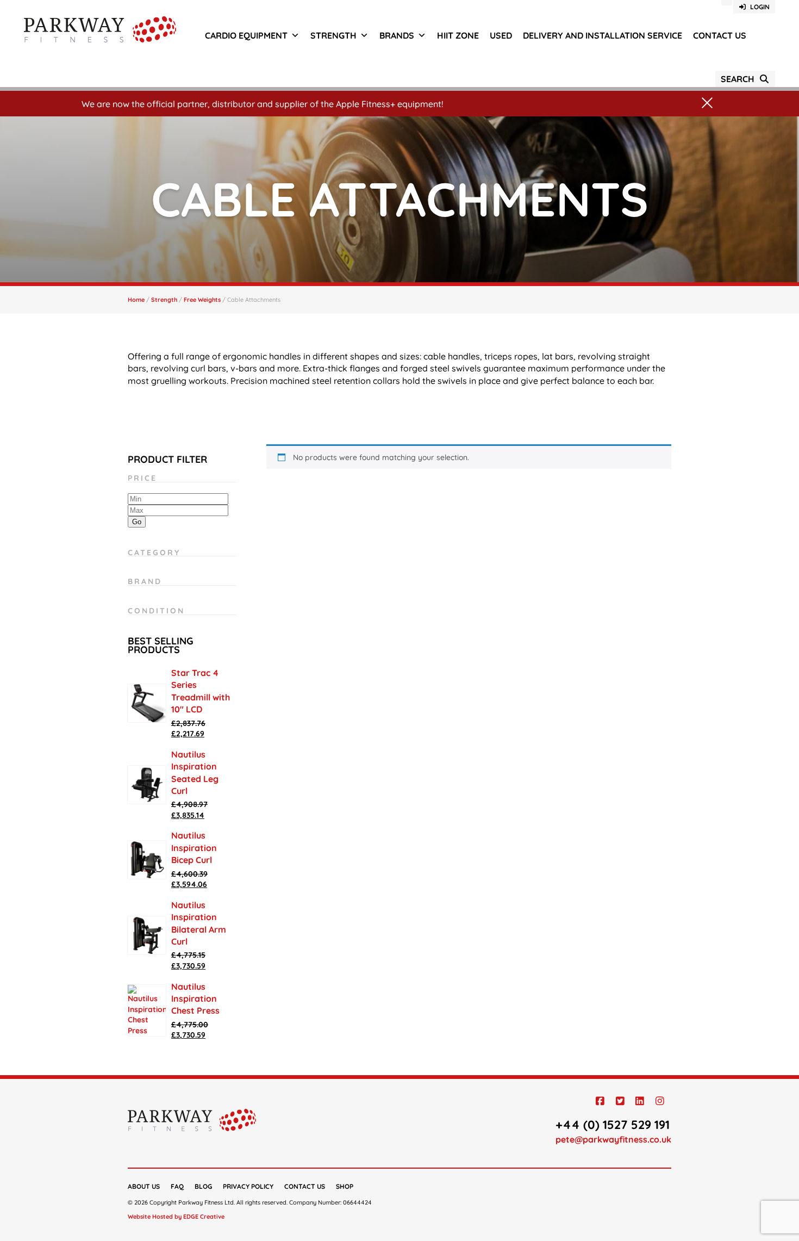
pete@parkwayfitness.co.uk (613, 1139)
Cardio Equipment (246, 35)
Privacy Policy (248, 1186)
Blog (203, 1186)
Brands (396, 35)
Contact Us (719, 35)
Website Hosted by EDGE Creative (176, 1216)
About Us (144, 1186)
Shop (344, 1186)
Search (740, 78)
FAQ (177, 1186)
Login (758, 7)
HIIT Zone (458, 35)
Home (136, 299)
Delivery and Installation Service (602, 35)
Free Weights (202, 299)
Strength (333, 35)
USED (501, 35)
